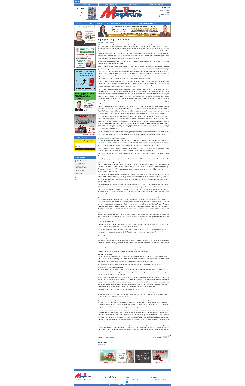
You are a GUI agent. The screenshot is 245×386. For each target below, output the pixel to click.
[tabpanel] (108, 356)
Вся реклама (128, 23)
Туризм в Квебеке (79, 170)
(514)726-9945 (167, 12)
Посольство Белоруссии (81, 167)
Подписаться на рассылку (132, 379)
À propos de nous (130, 376)
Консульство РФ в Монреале (82, 169)
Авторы (99, 23)
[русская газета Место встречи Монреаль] (83, 376)
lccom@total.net (166, 14)
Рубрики (89, 23)
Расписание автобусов (80, 172)
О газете (128, 374)
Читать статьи (154, 374)
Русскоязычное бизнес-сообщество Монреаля (159, 380)
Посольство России (80, 164)
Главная (79, 23)
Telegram (163, 16)
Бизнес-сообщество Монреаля (147, 23)
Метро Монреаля (79, 173)
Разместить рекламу (166, 366)
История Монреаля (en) (80, 160)
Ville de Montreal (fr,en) (80, 163)
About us (128, 377)
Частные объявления (113, 23)
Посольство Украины (80, 166)
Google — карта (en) (80, 161)
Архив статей (101, 344)
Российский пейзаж (110, 42)
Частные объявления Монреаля (158, 376)
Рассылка (168, 16)
